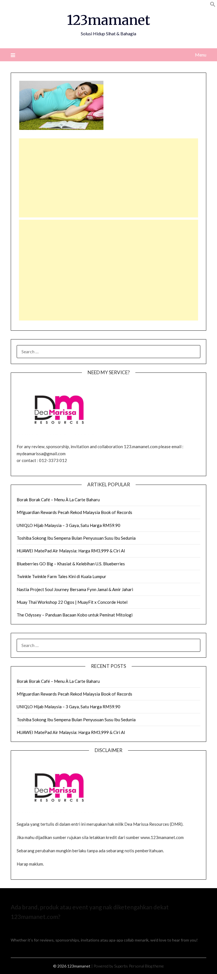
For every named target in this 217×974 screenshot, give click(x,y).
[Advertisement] (108, 177)
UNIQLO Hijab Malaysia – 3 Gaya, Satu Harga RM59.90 (68, 525)
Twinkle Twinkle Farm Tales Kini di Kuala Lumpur (61, 576)
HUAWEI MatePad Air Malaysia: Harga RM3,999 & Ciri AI (71, 550)
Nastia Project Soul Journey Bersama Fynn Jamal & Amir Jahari (75, 589)
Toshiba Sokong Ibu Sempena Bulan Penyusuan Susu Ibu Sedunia (76, 538)
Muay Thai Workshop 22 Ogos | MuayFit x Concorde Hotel (72, 602)
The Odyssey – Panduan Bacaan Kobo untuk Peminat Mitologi (75, 614)
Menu (200, 54)
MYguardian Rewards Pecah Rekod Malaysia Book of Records (74, 512)
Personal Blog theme (146, 966)
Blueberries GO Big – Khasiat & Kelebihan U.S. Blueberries (71, 563)
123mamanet (108, 20)
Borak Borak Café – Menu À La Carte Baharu (58, 499)
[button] (213, 5)
